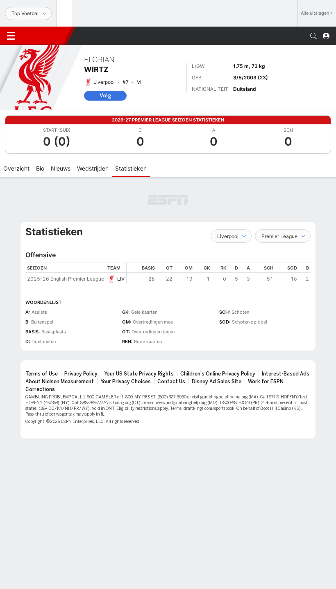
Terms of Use (41, 374)
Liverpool (104, 82)
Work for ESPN (266, 381)
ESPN (44, 36)
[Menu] (11, 36)
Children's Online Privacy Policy (217, 374)
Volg (105, 95)
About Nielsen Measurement (59, 381)
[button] (313, 36)
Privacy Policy (81, 374)
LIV (121, 279)
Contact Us (171, 381)
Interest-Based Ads (285, 374)
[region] (219, 273)
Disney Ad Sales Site (216, 381)
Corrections (40, 389)
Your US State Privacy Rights (139, 374)
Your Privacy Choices (125, 381)
